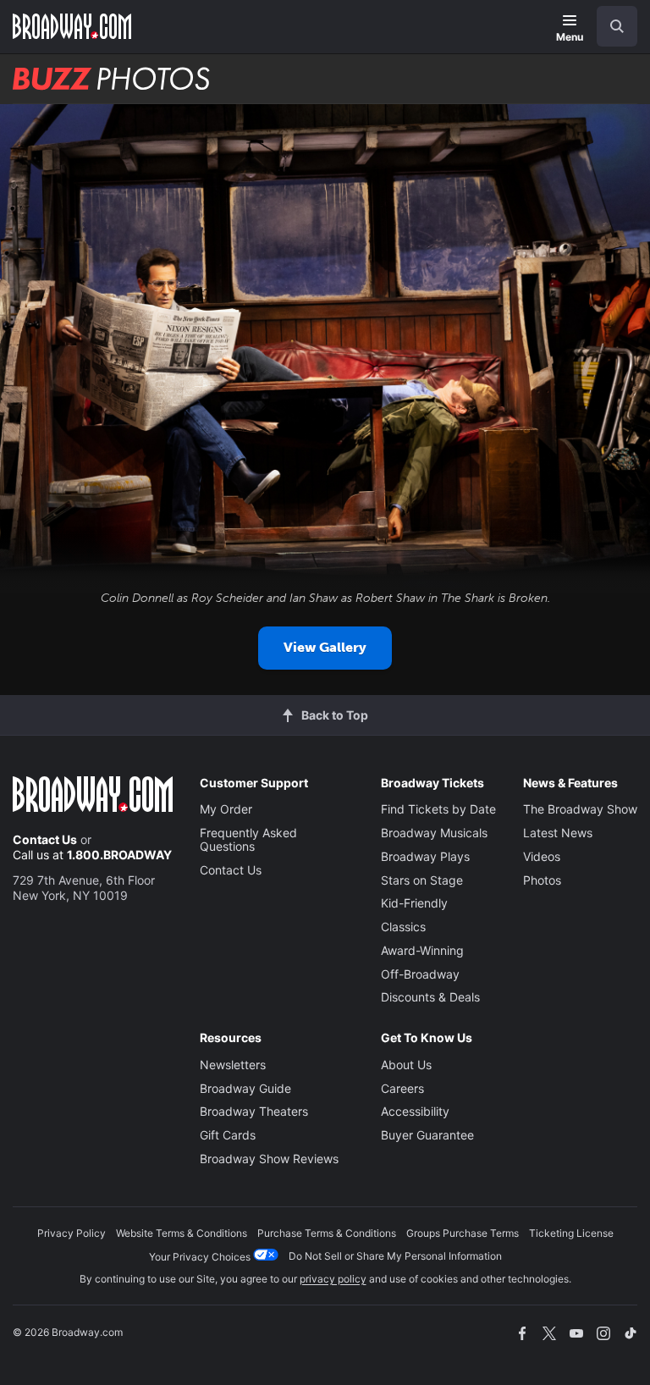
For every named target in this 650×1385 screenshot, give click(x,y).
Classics (403, 926)
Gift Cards (228, 1135)
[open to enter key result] (617, 26)
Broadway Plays (425, 856)
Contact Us (45, 839)
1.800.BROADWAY (119, 854)
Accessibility (415, 1111)
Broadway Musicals (434, 832)
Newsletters (233, 1064)
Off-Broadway (420, 974)
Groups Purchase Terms (462, 1233)
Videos (541, 856)
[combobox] (610, 26)
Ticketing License (571, 1233)
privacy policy (333, 1278)
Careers (402, 1088)
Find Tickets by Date (438, 809)
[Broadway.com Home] (72, 26)
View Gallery (325, 647)
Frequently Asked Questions (248, 839)
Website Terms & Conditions (181, 1233)
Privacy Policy (71, 1233)
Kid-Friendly (414, 903)
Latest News (557, 832)
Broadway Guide (245, 1088)
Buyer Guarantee (427, 1135)
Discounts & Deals (430, 997)
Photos (542, 880)
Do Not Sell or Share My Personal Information (395, 1256)
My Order (226, 809)
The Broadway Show (580, 809)
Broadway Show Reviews (269, 1158)
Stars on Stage (422, 880)
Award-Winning (422, 950)
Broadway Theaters (254, 1111)
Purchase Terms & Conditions (326, 1233)
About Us (406, 1064)
